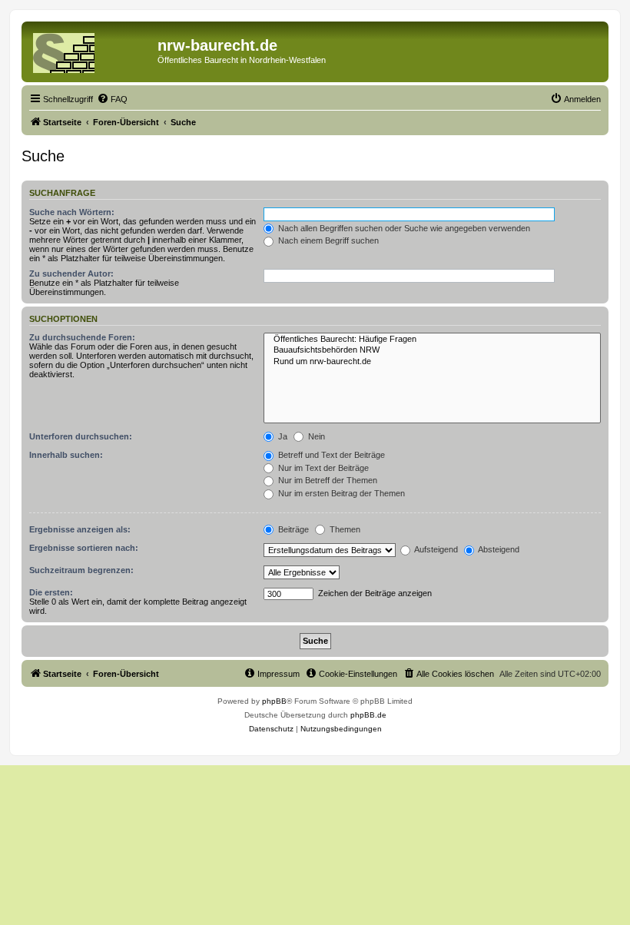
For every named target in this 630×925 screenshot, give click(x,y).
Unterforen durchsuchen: (80, 436)
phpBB (274, 701)
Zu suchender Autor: (71, 273)
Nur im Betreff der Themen (326, 480)
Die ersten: (51, 592)
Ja (281, 436)
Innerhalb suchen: (66, 454)
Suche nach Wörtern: (71, 212)
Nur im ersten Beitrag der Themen (340, 493)
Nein (315, 436)
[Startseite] (91, 50)
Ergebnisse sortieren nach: (83, 547)
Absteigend (497, 549)
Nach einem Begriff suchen (327, 240)
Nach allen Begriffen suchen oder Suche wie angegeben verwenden (403, 228)
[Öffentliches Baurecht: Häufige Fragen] (432, 339)
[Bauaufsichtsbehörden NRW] (432, 350)
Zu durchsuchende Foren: (82, 337)
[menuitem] (112, 99)
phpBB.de (368, 715)
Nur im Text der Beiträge (322, 467)
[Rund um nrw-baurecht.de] (432, 361)
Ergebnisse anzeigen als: (80, 529)
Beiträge (292, 529)
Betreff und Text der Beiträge (330, 454)
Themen (343, 529)
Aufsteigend (435, 549)
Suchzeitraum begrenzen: (81, 570)
